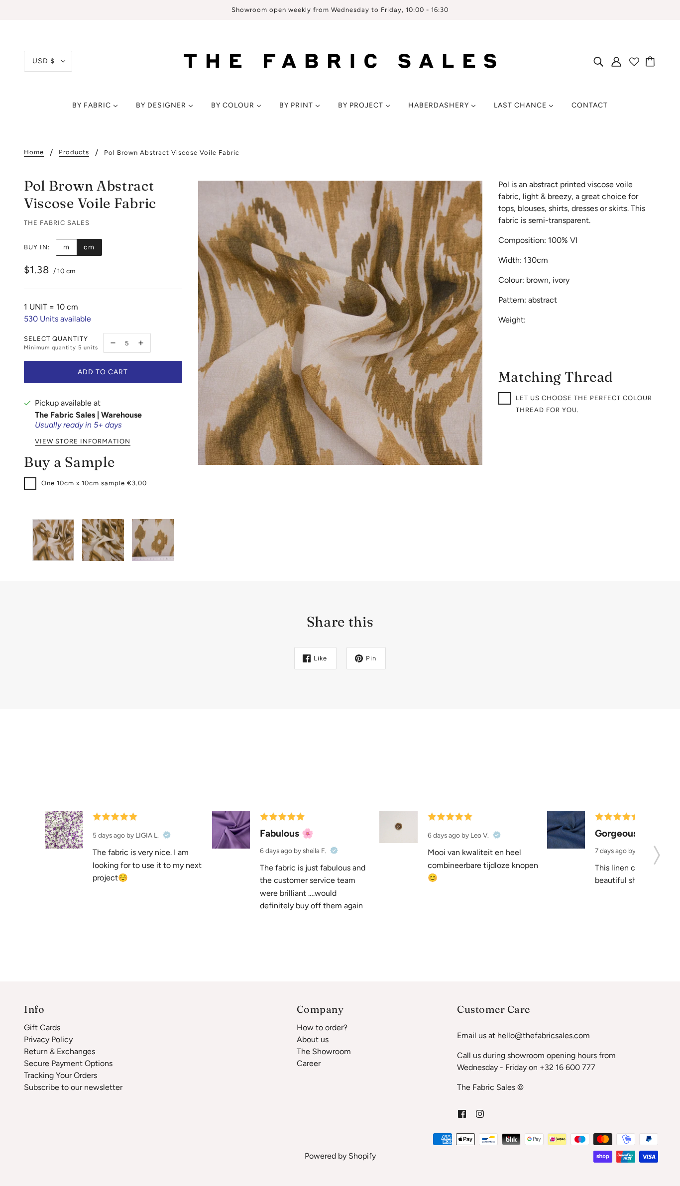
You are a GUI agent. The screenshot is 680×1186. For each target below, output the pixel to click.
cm (89, 247)
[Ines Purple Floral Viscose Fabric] (64, 830)
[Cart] (651, 61)
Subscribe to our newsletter (73, 1087)
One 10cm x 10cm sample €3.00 (94, 483)
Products (74, 152)
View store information (82, 441)
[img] (598, 61)
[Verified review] (167, 835)
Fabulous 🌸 (287, 833)
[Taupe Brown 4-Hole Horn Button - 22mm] (398, 827)
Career (309, 1063)
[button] (657, 852)
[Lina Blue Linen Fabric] (566, 830)
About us (313, 1039)
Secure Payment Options (68, 1063)
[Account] (616, 61)
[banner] (340, 60)
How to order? (322, 1027)
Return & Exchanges (59, 1051)
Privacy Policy (48, 1039)
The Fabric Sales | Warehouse (88, 415)
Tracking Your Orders (60, 1075)
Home (34, 152)
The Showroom (324, 1051)
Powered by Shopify (340, 1156)
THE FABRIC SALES (57, 222)
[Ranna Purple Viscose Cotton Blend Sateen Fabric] (231, 830)
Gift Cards (42, 1027)
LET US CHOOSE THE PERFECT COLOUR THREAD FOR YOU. (584, 404)
